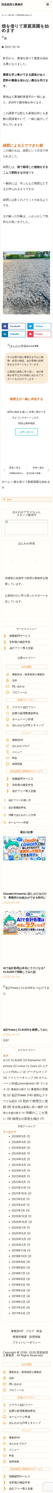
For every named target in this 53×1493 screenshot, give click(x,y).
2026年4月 (19, 1142)
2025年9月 (19, 1147)
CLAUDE (19, 1060)
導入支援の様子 (14, 1112)
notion (23, 1066)
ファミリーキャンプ (23, 1077)
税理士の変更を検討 (28, 1118)
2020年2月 (19, 1244)
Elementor (37, 1060)
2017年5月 (18, 1307)
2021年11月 (19, 1187)
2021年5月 (18, 1199)
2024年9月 (19, 1153)
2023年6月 (19, 1176)
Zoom (36, 1066)
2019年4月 (19, 1290)
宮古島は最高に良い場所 (30, 1107)
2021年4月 (19, 1205)
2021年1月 (18, 1210)
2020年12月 (19, 1216)
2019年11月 (19, 1250)
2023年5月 (19, 1182)
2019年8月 (18, 1267)
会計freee (22, 1095)
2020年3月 (19, 1239)
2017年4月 (18, 1313)
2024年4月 (19, 1165)
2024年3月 (19, 1170)
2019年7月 (18, 1273)
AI (6, 1060)
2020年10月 (19, 1222)
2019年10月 (19, 1256)
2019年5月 (18, 1284)
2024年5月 (19, 1159)
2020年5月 (19, 1233)
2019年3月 (19, 1296)
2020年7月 (19, 1227)
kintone (10, 1066)
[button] (14, 326)
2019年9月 (18, 1262)
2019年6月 (18, 1279)
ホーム (4, 15)
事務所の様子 (20, 1089)
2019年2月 (18, 1302)
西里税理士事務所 (12, 4)
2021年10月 (19, 1193)
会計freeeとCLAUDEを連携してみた (25, 1029)
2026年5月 (19, 1136)
